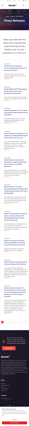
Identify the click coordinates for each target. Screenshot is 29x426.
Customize (14, 419)
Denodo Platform (5, 385)
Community (9, 0)
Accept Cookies (14, 422)
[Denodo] (12, 5)
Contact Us (4, 390)
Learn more (6, 79)
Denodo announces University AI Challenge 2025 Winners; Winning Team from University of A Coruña (14, 243)
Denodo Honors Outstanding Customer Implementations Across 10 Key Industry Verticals (15, 68)
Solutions (3, 387)
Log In (19, 0)
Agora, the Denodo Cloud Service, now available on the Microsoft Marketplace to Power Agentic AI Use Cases (16, 135)
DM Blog (14, 0)
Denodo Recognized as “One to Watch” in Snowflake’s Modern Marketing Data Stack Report (16, 112)
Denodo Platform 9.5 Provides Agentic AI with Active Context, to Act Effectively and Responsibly (15, 91)
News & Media (5, 389)
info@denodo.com (7, 398)
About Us (12, 16)
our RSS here (20, 52)
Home (7, 16)
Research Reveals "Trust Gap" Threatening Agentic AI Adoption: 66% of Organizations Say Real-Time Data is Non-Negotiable (16, 190)
